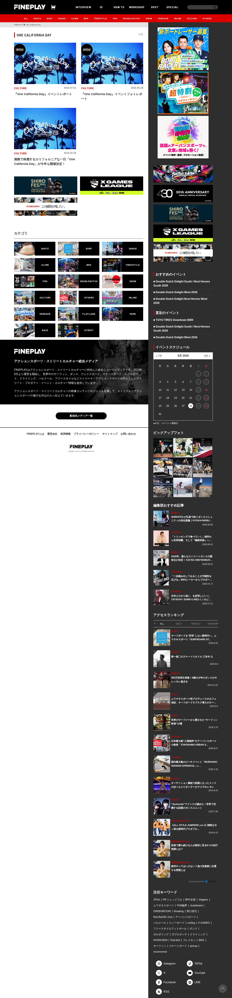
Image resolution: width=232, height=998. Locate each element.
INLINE (177, 18)
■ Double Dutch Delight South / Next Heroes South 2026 (181, 283)
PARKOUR (163, 18)
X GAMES (204, 922)
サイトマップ (110, 433)
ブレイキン (189, 940)
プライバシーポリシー (86, 433)
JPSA (156, 899)
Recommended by (196, 881)
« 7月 (159, 355)
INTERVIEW (83, 7)
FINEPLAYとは (35, 433)
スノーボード (176, 922)
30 (206, 405)
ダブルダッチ (179, 934)
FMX (115, 18)
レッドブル (175, 899)
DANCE (62, 18)
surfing (191, 922)
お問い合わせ (128, 433)
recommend (160, 951)
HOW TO (119, 7)
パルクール (159, 922)
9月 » (207, 355)
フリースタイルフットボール (169, 928)
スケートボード (178, 945)
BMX (86, 18)
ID (101, 7)
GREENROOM (162, 911)
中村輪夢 (182, 905)
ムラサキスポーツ (163, 905)
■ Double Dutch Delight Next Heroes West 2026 (180, 300)
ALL (26, 18)
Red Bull (175, 940)
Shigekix (203, 899)
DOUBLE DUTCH (131, 18)
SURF (49, 18)
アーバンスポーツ (185, 916)
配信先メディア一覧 (81, 415)
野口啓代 (192, 911)
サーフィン (159, 945)
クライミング (197, 934)
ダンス (193, 928)
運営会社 (52, 433)
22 (198, 397)
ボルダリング (161, 934)
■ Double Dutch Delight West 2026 (175, 292)
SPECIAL (172, 7)
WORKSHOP (137, 7)
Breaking (179, 911)
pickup (193, 945)
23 (206, 397)
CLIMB (74, 18)
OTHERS (207, 18)
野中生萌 (190, 899)
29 (198, 405)
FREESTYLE (100, 18)
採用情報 (65, 433)
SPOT (154, 7)
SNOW (149, 18)
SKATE (37, 18)
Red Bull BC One (162, 916)
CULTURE (192, 18)
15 (198, 389)
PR (164, 899)
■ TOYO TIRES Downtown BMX (173, 319)
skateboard (196, 905)
